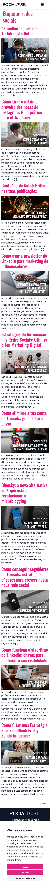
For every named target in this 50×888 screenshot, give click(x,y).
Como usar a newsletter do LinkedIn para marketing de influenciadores (24, 260)
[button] (42, 4)
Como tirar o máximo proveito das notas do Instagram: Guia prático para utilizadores (21, 109)
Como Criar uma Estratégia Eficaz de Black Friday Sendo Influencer (24, 730)
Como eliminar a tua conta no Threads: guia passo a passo (24, 418)
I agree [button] (25, 867)
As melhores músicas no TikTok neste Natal (22, 31)
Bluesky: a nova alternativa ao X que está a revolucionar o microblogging (24, 493)
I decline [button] (25, 872)
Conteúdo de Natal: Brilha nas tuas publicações (23, 188)
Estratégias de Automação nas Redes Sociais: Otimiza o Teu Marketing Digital (24, 339)
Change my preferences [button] (25, 878)
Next (45, 803)
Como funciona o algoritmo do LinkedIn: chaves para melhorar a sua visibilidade (24, 654)
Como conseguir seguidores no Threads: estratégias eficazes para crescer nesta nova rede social (24, 577)
